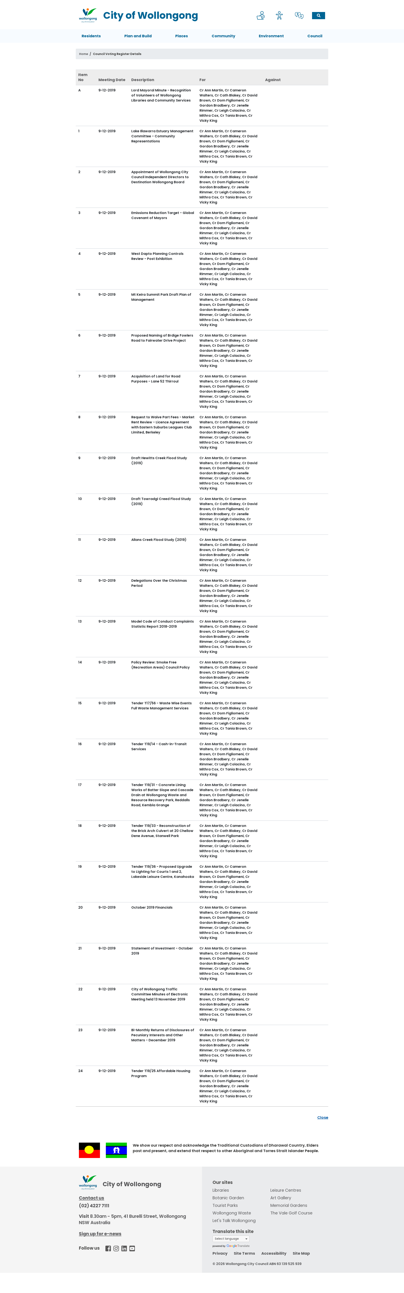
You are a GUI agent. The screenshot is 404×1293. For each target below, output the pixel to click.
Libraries (221, 1190)
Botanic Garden (228, 1198)
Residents (91, 36)
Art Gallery (280, 1198)
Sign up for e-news (100, 1234)
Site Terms (244, 1253)
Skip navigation (203, 2)
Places (181, 36)
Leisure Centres (285, 1190)
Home (83, 54)
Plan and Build (138, 36)
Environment (271, 36)
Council (314, 36)
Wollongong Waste (232, 1213)
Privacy (220, 1253)
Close (322, 1117)
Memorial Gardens (288, 1205)
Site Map (301, 1253)
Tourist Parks (225, 1205)
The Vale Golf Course (291, 1213)
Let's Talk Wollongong (234, 1220)
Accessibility (273, 1253)
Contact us (91, 1198)
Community (223, 36)
